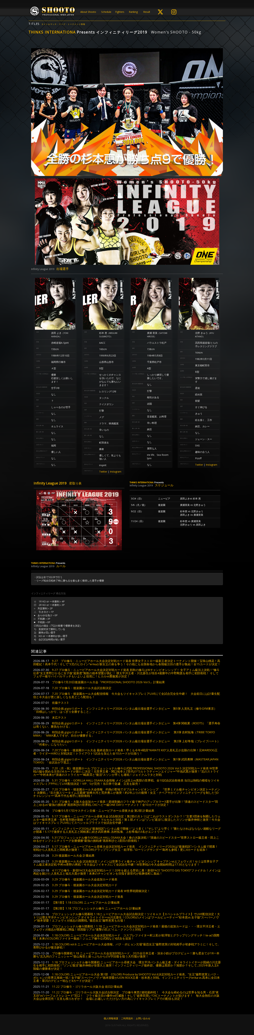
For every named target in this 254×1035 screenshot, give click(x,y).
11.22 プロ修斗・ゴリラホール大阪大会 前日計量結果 (87, 987)
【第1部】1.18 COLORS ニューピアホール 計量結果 (86, 902)
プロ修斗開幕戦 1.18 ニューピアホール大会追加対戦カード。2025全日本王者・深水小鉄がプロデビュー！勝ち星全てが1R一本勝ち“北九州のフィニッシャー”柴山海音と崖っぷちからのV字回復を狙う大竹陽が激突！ (126, 954)
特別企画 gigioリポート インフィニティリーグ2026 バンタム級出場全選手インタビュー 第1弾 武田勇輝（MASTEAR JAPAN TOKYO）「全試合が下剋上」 (125, 760)
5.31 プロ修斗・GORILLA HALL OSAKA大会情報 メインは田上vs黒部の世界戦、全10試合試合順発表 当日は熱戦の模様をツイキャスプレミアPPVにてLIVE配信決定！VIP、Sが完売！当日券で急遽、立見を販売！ (126, 781)
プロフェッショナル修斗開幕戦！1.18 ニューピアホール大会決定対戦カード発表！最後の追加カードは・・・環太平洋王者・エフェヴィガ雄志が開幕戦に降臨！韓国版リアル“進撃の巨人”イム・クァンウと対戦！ (126, 927)
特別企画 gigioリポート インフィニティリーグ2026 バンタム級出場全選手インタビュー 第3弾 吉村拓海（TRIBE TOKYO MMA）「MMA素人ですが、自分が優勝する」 (124, 733)
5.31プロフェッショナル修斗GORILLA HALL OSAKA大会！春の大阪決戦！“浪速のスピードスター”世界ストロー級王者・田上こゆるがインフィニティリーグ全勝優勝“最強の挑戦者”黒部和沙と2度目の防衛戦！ (126, 839)
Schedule (106, 11)
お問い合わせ (143, 1018)
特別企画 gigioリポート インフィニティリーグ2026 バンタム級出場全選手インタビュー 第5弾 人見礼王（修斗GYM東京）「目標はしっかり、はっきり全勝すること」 (125, 710)
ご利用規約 (127, 1018)
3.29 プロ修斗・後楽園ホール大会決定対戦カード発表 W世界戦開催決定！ (101, 891)
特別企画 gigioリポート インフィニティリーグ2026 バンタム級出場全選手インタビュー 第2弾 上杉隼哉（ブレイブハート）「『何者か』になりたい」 (126, 742)
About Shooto (88, 11)
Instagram (115, 471)
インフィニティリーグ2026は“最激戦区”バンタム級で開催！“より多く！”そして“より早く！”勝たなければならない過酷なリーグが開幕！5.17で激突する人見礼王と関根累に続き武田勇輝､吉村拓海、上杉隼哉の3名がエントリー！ (127, 830)
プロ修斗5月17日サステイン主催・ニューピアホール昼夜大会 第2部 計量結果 (103, 811)
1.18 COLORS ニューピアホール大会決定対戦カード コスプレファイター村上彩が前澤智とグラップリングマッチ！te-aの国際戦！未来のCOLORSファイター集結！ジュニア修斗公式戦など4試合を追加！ (126, 936)
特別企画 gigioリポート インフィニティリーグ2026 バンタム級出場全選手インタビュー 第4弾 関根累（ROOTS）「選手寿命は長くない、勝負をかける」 (126, 724)
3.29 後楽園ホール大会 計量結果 (73, 855)
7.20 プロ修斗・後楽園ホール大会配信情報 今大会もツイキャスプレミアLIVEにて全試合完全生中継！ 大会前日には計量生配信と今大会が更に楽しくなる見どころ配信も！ (126, 695)
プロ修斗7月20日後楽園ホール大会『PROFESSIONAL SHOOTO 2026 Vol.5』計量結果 (108, 682)
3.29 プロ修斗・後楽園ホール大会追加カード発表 (84, 879)
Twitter (103, 471)
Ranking (133, 11)
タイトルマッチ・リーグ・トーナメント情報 (63, 24)
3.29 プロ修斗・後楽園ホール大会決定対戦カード (84, 885)
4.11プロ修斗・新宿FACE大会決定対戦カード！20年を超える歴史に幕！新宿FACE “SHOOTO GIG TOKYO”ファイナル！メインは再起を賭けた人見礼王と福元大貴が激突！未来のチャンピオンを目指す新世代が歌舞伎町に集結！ (127, 871)
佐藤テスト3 (60, 703)
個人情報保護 (111, 1018)
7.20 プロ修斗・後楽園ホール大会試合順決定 (81, 688)
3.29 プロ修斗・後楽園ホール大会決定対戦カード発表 (87, 897)
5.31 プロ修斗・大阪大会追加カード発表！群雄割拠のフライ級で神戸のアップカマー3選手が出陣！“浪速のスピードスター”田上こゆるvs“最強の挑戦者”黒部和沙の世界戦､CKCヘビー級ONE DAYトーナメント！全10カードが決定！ (125, 803)
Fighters (119, 11)
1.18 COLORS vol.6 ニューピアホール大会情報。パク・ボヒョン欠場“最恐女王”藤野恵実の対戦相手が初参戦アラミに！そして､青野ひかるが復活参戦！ (126, 945)
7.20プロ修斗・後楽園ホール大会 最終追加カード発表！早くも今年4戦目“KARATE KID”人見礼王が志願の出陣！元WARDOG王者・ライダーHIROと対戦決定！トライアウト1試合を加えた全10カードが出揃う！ (125, 751)
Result (146, 11)
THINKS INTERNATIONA (52, 32)
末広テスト (59, 717)
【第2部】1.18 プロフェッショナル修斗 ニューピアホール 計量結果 (96, 908)
